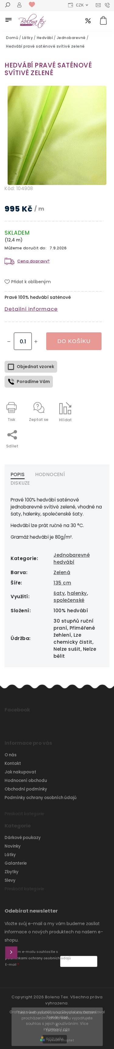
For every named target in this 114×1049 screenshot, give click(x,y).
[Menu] (8, 20)
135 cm (62, 583)
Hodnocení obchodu (26, 780)
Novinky (13, 846)
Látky (10, 855)
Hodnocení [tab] (50, 474)
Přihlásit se (11, 952)
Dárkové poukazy (23, 838)
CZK (80, 5)
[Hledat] (8, 5)
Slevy (10, 880)
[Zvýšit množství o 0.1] (36, 341)
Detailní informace (31, 309)
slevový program (88, 21)
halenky (77, 593)
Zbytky (12, 872)
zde (66, 1029)
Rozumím (54, 1039)
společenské (69, 600)
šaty (59, 593)
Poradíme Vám (33, 381)
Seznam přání (33, 4)
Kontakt (13, 763)
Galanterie (16, 863)
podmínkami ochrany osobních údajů (38, 958)
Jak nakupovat (20, 772)
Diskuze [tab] (20, 483)
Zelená (62, 572)
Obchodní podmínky (26, 789)
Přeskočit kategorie (24, 814)
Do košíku (74, 341)
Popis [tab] (18, 474)
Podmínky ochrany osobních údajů (41, 798)
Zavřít (83, 430)
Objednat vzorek (35, 367)
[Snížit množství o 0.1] (9, 341)
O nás (10, 755)
